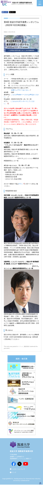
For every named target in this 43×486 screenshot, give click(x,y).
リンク (14, 472)
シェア (5, 12)
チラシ (20, 184)
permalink (6, 348)
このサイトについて (18, 469)
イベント (20, 346)
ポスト (13, 12)
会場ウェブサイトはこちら (20, 90)
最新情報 (26, 346)
